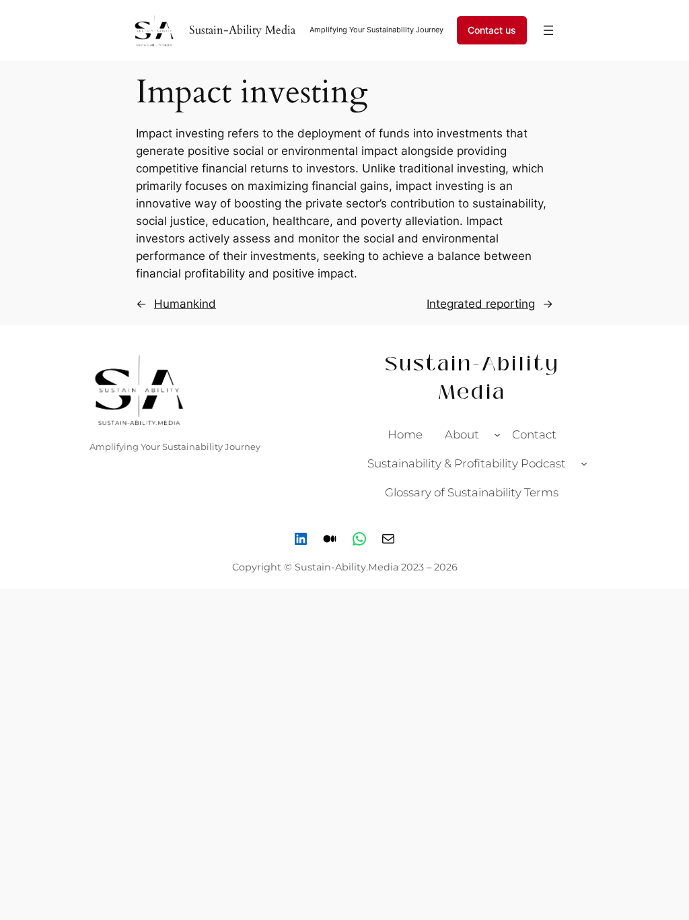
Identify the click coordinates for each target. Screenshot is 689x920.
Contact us (492, 30)
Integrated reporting (481, 303)
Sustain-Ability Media (242, 30)
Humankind (185, 303)
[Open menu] (548, 30)
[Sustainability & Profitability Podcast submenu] (584, 463)
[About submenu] (497, 434)
